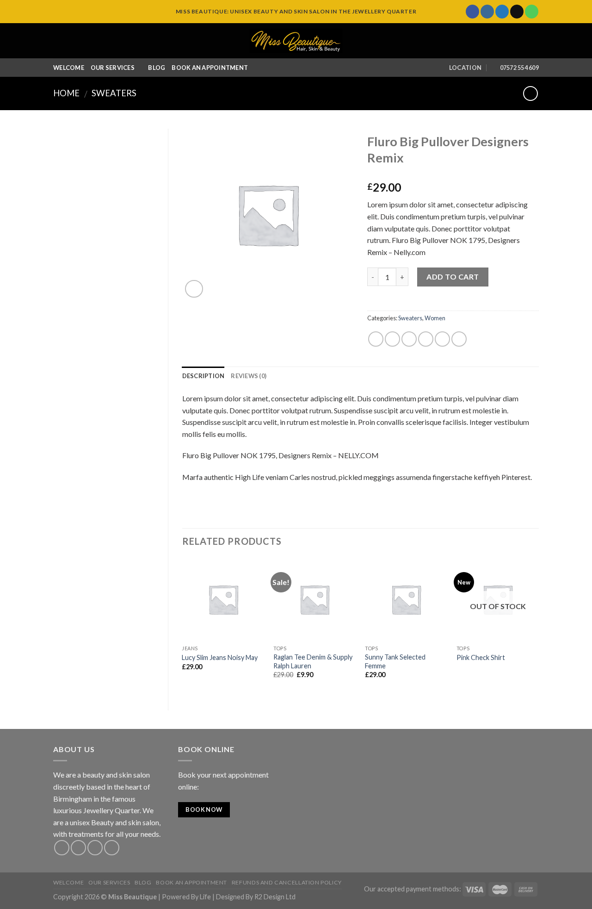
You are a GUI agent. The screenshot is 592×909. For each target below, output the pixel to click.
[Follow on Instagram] (487, 12)
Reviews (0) (248, 376)
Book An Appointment (210, 67)
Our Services (113, 67)
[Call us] (531, 12)
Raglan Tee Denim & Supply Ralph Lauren (312, 661)
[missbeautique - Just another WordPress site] (296, 41)
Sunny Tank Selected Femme (395, 661)
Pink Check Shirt (480, 657)
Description (203, 376)
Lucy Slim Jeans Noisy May (220, 657)
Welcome (68, 67)
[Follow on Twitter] (502, 12)
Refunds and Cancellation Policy (287, 882)
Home (66, 93)
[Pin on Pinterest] (425, 339)
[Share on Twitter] (392, 339)
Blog (156, 67)
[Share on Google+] (442, 339)
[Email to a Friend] (409, 339)
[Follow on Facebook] (472, 12)
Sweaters (114, 93)
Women (435, 318)
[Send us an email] (517, 12)
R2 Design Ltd (275, 897)
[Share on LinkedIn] (459, 339)
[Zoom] (194, 289)
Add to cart (452, 276)
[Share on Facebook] (375, 339)
